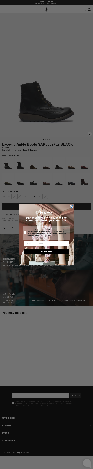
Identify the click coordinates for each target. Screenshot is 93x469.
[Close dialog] (71, 206)
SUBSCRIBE (46, 251)
